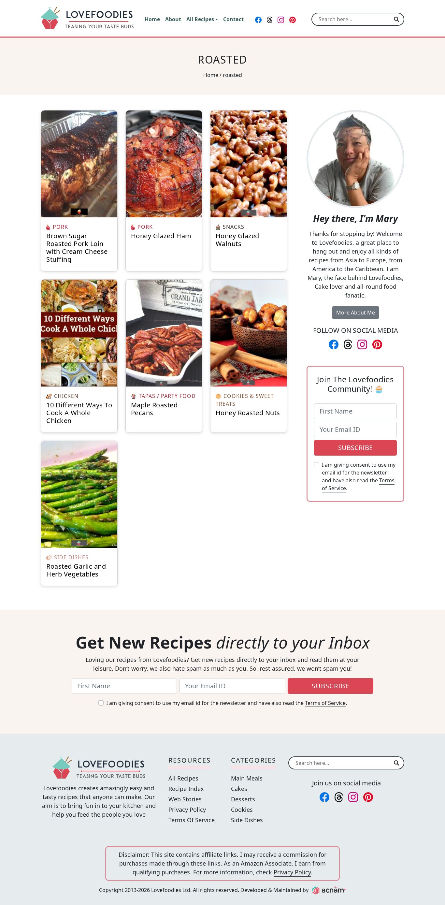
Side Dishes (247, 820)
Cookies (242, 809)
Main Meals (247, 778)
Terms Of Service (191, 820)
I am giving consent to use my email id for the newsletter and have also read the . (358, 476)
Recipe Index (186, 789)
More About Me (355, 312)
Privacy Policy (187, 809)
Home (210, 75)
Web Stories (185, 799)
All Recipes (183, 778)
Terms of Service (325, 703)
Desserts (243, 799)
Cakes (239, 789)
